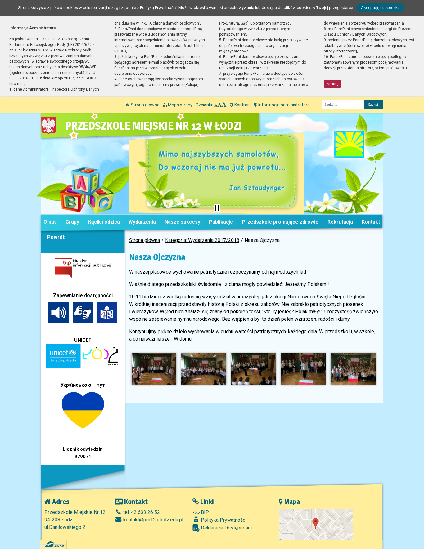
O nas (50, 222)
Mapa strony (179, 104)
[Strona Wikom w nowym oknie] (54, 544)
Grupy (72, 222)
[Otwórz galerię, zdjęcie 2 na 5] (203, 369)
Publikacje (221, 222)
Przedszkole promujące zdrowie (280, 222)
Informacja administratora (283, 104)
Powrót (56, 237)
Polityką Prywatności (158, 7)
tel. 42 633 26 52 (141, 512)
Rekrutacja (340, 222)
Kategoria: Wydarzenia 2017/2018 (202, 240)
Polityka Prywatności (223, 520)
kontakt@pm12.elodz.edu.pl (152, 520)
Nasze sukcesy (182, 222)
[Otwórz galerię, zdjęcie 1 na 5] (154, 369)
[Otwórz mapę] (316, 524)
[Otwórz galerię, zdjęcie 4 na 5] (303, 369)
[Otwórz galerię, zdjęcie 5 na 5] (353, 369)
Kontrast (242, 104)
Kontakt (371, 222)
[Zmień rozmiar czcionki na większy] (220, 104)
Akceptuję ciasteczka (380, 7)
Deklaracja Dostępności (226, 528)
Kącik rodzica (104, 222)
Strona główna (145, 104)
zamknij (332, 84)
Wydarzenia (142, 222)
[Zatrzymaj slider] (217, 208)
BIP (204, 512)
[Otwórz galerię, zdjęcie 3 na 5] (253, 369)
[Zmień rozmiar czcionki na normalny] (216, 104)
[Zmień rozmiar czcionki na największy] (224, 104)
